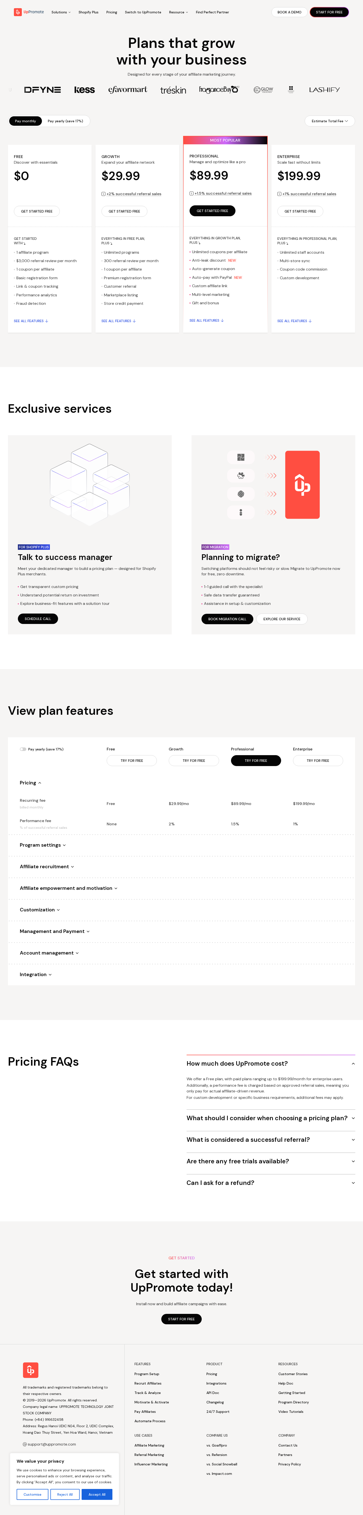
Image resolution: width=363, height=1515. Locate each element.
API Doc (212, 1393)
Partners (285, 1455)
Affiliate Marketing (149, 1445)
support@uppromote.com (52, 1444)
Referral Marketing (149, 1455)
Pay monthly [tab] (25, 121)
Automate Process (149, 1421)
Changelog (215, 1402)
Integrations (216, 1383)
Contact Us (287, 1445)
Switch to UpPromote (143, 12)
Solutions (59, 12)
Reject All (65, 1494)
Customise (32, 1494)
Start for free (329, 12)
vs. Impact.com (219, 1473)
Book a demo (289, 12)
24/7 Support (218, 1411)
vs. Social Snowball (221, 1464)
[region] (64, 1479)
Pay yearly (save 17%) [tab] (65, 121)
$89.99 (209, 175)
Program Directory (293, 1402)
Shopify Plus (89, 12)
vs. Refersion (216, 1455)
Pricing (111, 12)
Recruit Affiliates (148, 1383)
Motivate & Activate (151, 1402)
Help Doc (285, 1383)
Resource (176, 12)
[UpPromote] (29, 12)
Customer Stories (293, 1374)
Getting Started (291, 1393)
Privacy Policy (289, 1464)
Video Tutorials (290, 1411)
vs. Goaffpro (216, 1445)
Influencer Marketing (151, 1464)
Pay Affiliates (145, 1411)
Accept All (97, 1494)
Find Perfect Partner (212, 12)
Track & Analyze (147, 1393)
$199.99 (299, 176)
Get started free (37, 211)
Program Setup (146, 1374)
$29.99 (120, 176)
